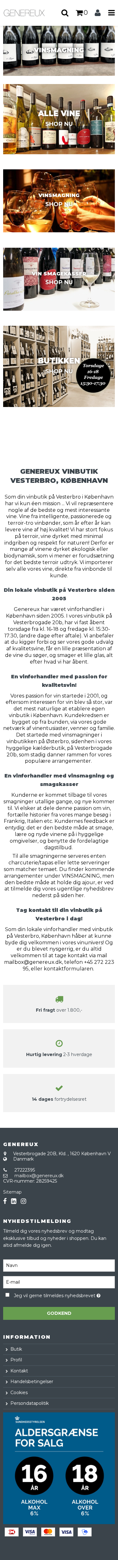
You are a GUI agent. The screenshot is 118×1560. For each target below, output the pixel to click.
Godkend (59, 1313)
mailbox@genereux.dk (39, 1175)
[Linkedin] (13, 1201)
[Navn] (59, 1265)
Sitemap (12, 1192)
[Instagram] (23, 1201)
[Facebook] (5, 1201)
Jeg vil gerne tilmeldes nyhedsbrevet (55, 1294)
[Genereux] (29, 12)
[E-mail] (59, 1282)
